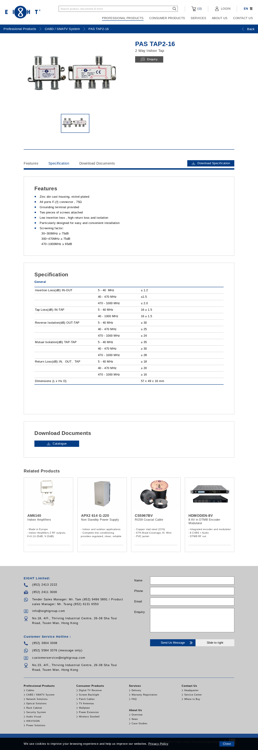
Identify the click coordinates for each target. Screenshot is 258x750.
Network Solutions (37, 699)
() (199, 8)
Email (138, 601)
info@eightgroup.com (48, 611)
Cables (30, 690)
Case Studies (139, 723)
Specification (58, 163)
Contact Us (243, 18)
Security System (36, 712)
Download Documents (97, 163)
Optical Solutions (36, 703)
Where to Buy (192, 699)
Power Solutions (35, 725)
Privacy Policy (158, 743)
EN (246, 8)
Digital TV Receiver (90, 690)
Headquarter (191, 690)
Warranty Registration (144, 694)
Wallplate (84, 708)
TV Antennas (86, 703)
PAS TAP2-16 (98, 29)
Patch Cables (87, 699)
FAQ (134, 699)
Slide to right (215, 642)
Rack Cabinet (34, 708)
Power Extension (89, 712)
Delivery (136, 690)
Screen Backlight (89, 694)
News (135, 719)
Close (227, 743)
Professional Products (123, 18)
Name (138, 580)
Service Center (193, 694)
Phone (138, 591)
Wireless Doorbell (89, 716)
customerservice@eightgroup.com (58, 657)
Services (198, 18)
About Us (219, 18)
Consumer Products (167, 18)
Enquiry (139, 612)
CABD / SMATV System (62, 29)
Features (31, 163)
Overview (137, 714)
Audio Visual (33, 716)
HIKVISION (33, 721)
